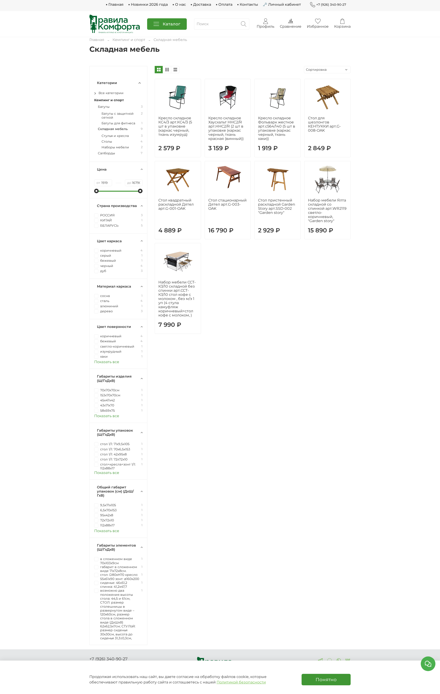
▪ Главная (115, 4)
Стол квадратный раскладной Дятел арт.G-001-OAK (176, 204)
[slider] (96, 191)
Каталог (171, 24)
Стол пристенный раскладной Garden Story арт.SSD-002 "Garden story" (276, 206)
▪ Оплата (224, 4)
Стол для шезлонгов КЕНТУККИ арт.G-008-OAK (324, 124)
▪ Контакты (247, 4)
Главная (96, 40)
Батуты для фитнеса (118, 123)
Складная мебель (113, 129)
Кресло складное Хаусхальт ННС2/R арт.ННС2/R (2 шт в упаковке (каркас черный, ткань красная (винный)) (226, 128)
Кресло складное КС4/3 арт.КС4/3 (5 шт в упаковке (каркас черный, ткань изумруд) (175, 126)
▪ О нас (179, 4)
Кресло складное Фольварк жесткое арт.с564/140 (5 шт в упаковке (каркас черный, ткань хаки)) (276, 128)
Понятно (326, 679)
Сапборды (106, 153)
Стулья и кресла (115, 136)
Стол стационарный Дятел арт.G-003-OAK (227, 204)
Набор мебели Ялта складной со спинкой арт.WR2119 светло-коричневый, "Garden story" (327, 210)
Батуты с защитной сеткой (118, 116)
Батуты (104, 107)
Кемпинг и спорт (129, 40)
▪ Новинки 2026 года (148, 4)
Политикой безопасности (241, 682)
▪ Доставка (200, 4)
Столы (107, 142)
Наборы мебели (115, 147)
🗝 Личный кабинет (282, 4)
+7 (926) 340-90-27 (331, 5)
